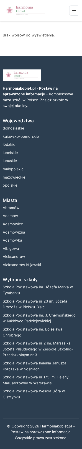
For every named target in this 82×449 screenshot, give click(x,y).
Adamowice (13, 224)
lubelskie (10, 152)
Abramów (11, 207)
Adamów (10, 215)
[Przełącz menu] (74, 11)
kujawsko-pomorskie (21, 136)
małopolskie (13, 169)
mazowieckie (14, 177)
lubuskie (10, 160)
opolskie (10, 185)
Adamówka (12, 240)
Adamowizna (14, 232)
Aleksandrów (14, 256)
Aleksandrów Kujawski (22, 264)
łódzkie (9, 144)
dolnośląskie (13, 128)
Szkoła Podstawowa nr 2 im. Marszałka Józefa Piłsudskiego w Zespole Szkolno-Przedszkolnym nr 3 (38, 349)
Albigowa (11, 248)
